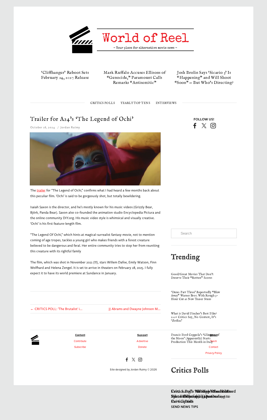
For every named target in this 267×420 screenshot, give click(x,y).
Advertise (142, 341)
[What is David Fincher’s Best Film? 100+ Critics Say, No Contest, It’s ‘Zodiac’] (183, 310)
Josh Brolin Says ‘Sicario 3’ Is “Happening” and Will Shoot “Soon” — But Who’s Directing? (204, 77)
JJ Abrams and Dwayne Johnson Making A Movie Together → (135, 309)
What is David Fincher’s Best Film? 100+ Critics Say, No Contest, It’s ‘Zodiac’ (194, 317)
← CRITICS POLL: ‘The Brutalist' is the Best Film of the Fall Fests (56, 309)
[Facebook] (195, 126)
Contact (213, 347)
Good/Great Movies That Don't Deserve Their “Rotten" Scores (192, 276)
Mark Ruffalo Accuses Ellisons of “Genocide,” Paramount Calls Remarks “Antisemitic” (134, 77)
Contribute (80, 341)
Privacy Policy (213, 353)
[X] (204, 126)
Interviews (166, 103)
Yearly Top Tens (135, 103)
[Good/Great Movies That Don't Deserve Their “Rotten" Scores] (184, 271)
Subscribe (80, 347)
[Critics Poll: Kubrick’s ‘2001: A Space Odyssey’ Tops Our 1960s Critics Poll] (204, 384)
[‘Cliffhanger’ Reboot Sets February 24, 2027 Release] (65, 65)
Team (213, 341)
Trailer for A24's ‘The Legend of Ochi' (82, 119)
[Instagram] (213, 126)
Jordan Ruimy (70, 127)
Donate (142, 347)
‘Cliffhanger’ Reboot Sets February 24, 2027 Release (65, 75)
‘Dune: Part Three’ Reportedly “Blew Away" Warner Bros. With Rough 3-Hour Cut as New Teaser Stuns (195, 295)
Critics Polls (102, 103)
